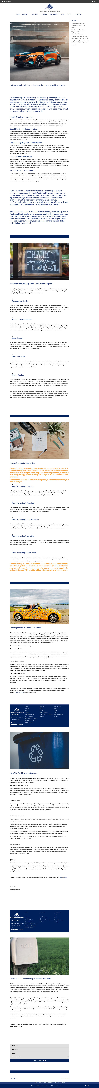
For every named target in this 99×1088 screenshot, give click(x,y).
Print (26, 710)
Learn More (39, 229)
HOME (17, 14)
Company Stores (29, 722)
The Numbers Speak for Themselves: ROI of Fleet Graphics (78, 25)
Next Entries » (65, 1079)
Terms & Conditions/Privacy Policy (43, 1082)
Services (27, 708)
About (55, 710)
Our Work (42, 706)
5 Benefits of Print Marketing (22, 463)
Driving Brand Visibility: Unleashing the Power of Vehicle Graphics (38, 85)
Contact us (46, 218)
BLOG (62, 14)
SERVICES (24, 14)
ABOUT (69, 14)
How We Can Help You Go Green (23, 773)
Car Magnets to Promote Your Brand (25, 627)
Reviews (42, 716)
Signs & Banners (29, 716)
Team (55, 712)
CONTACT (79, 14)
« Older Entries (14, 1079)
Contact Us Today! (39, 576)
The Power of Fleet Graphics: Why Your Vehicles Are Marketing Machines (79, 32)
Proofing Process (60, 1082)
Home (26, 706)
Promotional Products (30, 720)
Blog (55, 708)
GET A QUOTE (54, 14)
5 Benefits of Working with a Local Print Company (31, 284)
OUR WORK (35, 14)
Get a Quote (57, 706)
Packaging (27, 712)
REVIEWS (45, 14)
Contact (56, 716)
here (61, 877)
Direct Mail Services (29, 714)
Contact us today (19, 692)
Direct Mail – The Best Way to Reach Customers (30, 978)
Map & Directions (58, 714)
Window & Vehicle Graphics (31, 718)
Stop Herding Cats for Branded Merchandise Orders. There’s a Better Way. (79, 43)
